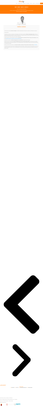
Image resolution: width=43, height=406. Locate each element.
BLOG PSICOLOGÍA (38, 3)
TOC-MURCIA (35, 44)
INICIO (16, 3)
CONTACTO (34, 3)
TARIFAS (31, 3)
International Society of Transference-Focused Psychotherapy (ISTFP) (13, 38)
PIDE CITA (41, 3)
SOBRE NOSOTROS (20, 3)
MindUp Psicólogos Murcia (3, 402)
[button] (21, 304)
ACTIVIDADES (27, 3)
